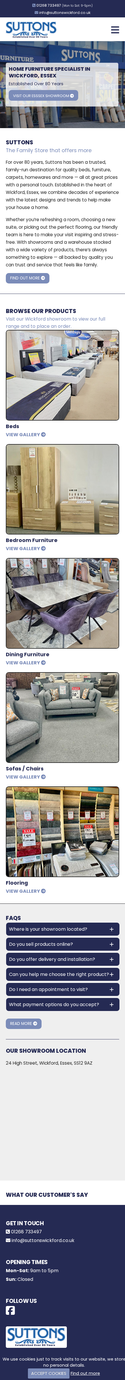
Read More (21, 1023)
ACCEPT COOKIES (48, 1373)
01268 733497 (48, 5)
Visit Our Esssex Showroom (41, 96)
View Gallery (23, 434)
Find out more (85, 1373)
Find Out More (25, 278)
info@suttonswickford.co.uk (64, 12)
